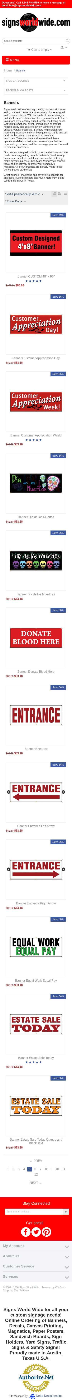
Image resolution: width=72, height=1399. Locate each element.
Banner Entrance (36, 748)
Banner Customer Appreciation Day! (36, 358)
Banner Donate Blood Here (36, 671)
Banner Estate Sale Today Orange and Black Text (36, 1141)
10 (57, 1169)
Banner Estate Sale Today (36, 1057)
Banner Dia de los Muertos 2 (36, 594)
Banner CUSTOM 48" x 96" (36, 276)
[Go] (66, 1212)
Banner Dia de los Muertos (36, 517)
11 (63, 1169)
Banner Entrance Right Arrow (36, 903)
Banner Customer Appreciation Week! (36, 435)
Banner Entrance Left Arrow (36, 826)
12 (36, 1174)
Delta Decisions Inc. (49, 1395)
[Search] (67, 41)
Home (8, 70)
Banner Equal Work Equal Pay (36, 980)
